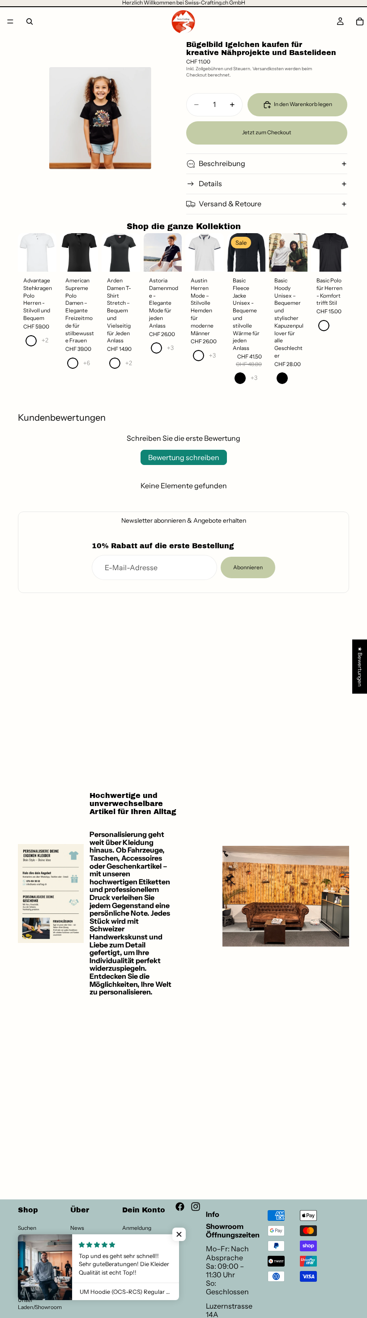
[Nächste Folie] (47, 252)
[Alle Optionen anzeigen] (45, 340)
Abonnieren (248, 567)
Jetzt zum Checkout (266, 132)
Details (210, 183)
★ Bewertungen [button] (360, 666)
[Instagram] (195, 1206)
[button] (179, 1234)
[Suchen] (29, 21)
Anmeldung (136, 1227)
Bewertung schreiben (183, 457)
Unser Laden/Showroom (40, 1304)
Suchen (27, 1227)
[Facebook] (180, 1206)
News (77, 1227)
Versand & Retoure (230, 203)
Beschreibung (222, 163)
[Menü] (10, 21)
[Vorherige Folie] (28, 252)
